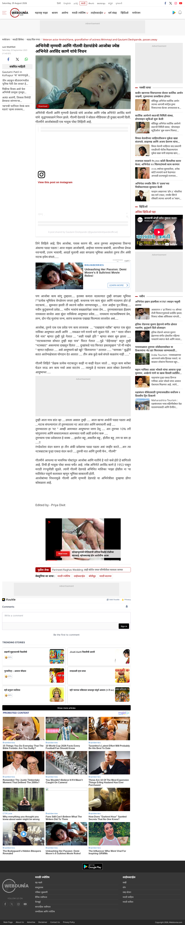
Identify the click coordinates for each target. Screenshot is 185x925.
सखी (124, 882)
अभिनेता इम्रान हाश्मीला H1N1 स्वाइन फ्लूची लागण (157, 303)
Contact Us (55, 922)
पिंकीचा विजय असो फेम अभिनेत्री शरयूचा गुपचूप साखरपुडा (13, 90)
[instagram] (175, 3)
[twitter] (170, 3)
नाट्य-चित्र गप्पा (33, 39)
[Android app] (92, 867)
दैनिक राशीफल (41, 897)
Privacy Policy (69, 922)
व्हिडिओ (124, 12)
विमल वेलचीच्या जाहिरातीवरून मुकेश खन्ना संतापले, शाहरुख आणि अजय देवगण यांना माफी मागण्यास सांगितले (156, 139)
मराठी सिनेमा (18, 39)
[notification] (180, 12)
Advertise (31, 922)
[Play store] (174, 12)
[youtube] (180, 3)
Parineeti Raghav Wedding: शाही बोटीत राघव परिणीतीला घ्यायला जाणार (87, 569)
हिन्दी (59, 3)
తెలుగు (91, 3)
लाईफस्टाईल (97, 12)
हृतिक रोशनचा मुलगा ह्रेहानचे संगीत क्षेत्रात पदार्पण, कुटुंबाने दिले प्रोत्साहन (156, 325)
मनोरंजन (136, 12)
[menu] (5, 13)
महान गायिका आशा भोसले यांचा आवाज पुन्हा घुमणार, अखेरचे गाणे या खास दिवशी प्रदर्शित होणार (158, 371)
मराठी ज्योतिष (78, 12)
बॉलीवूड (92, 576)
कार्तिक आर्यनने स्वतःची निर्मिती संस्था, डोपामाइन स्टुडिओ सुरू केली (154, 117)
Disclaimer (42, 922)
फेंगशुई (37, 901)
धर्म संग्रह (112, 12)
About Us (20, 922)
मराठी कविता (128, 901)
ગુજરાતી (118, 3)
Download (42, 106)
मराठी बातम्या (105, 576)
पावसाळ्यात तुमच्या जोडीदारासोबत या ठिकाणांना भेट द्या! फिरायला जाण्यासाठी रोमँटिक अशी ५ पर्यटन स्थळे (155, 348)
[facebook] (165, 3)
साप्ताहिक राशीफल (42, 906)
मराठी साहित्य (128, 897)
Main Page (8, 922)
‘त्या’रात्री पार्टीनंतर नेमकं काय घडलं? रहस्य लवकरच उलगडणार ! (15, 107)
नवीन (142, 296)
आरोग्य (65, 12)
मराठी (83, 3)
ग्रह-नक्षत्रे (38, 882)
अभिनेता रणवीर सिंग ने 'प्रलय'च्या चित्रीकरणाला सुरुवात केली (152, 185)
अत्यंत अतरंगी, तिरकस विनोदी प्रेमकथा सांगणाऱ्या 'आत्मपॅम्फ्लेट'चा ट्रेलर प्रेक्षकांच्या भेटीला (17, 99)
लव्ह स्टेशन (127, 892)
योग (124, 887)
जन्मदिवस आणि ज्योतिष (45, 911)
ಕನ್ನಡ (110, 3)
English (67, 3)
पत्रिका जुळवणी (41, 892)
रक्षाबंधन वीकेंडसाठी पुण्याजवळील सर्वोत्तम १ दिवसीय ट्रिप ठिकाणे (157, 393)
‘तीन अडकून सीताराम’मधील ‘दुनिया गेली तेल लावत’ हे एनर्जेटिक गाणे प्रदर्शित (15, 82)
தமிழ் (76, 3)
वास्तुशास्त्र (39, 887)
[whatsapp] (26, 59)
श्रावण (55, 12)
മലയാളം (101, 3)
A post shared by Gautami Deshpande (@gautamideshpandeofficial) (83, 232)
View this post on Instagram (55, 182)
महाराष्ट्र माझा (41, 12)
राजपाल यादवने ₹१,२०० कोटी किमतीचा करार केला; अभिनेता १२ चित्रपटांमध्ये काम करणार (158, 162)
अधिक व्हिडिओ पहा (145, 212)
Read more (62, 554)
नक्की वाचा (145, 87)
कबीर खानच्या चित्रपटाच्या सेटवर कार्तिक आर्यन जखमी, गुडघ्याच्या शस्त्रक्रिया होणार (159, 94)
